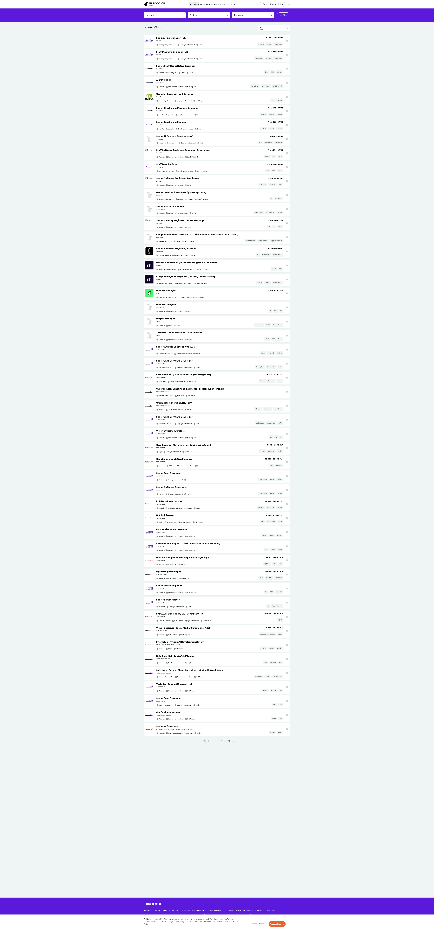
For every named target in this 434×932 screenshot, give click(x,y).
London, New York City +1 (167, 73)
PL (289, 4)
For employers (269, 4)
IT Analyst (157, 911)
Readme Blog (220, 4)
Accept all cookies (277, 924)
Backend (147, 911)
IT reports (232, 4)
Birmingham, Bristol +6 (166, 45)
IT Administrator (199, 911)
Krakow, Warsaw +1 (165, 367)
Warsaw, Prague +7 (165, 283)
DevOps (166, 911)
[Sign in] (282, 4)
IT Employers (206, 4)
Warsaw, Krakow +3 (165, 677)
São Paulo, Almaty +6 (166, 199)
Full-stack (186, 911)
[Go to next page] (233, 741)
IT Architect (248, 911)
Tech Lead (270, 911)
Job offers (194, 4)
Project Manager (215, 911)
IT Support (259, 911)
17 (229, 741)
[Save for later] (287, 41)
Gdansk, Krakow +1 (165, 354)
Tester (231, 911)
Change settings (257, 924)
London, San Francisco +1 (167, 143)
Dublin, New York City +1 (167, 269)
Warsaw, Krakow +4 (165, 396)
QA (225, 911)
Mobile (238, 911)
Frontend (176, 911)
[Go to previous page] (200, 741)
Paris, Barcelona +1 (165, 297)
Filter (285, 15)
